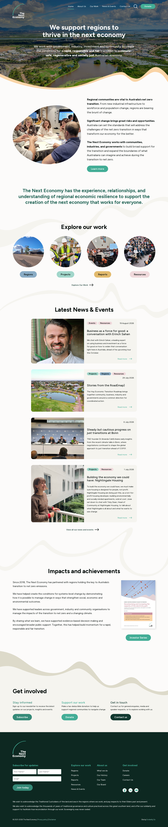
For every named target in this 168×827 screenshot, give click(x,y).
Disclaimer (52, 819)
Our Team (101, 780)
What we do (102, 770)
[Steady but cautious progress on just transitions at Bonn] (84, 438)
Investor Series (138, 637)
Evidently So (151, 819)
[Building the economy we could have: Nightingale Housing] (84, 493)
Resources (140, 274)
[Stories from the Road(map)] (84, 390)
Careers (126, 775)
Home (71, 6)
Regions (28, 274)
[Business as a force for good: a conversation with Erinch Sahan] (84, 341)
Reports (102, 274)
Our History (102, 775)
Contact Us (125, 6)
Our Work (94, 6)
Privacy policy (42, 819)
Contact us (120, 717)
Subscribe (22, 717)
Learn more (97, 168)
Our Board (101, 784)
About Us (81, 6)
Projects (65, 274)
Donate (148, 6)
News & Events (109, 6)
